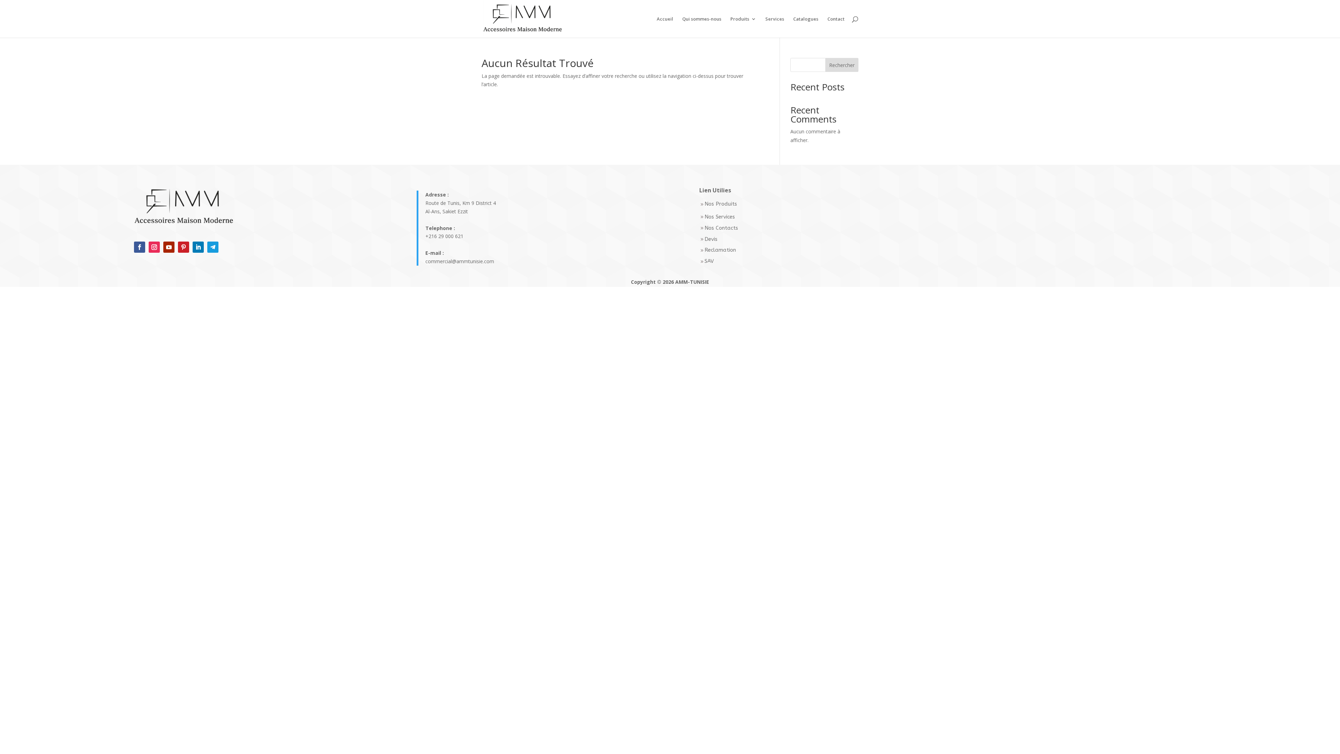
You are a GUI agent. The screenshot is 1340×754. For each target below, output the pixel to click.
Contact (835, 19)
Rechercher (842, 65)
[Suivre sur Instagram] (154, 247)
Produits (739, 19)
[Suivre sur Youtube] (168, 247)
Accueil (665, 19)
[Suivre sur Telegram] (212, 247)
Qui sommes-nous (701, 19)
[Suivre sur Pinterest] (183, 247)
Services (774, 19)
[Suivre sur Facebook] (139, 247)
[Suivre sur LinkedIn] (198, 247)
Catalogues (805, 19)
